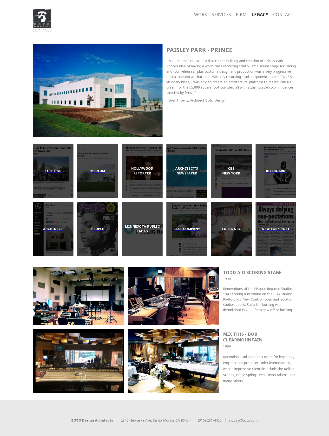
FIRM (241, 14)
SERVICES (221, 14)
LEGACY (259, 14)
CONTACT (283, 14)
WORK (200, 14)
